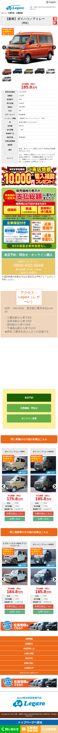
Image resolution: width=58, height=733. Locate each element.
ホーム (3, 13)
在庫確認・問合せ (29, 408)
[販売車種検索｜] (15, 7)
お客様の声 (29, 668)
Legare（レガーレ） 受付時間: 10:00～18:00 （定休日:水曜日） (28, 267)
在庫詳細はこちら (15, 513)
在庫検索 (11, 13)
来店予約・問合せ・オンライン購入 (28, 254)
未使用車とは (29, 648)
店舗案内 (29, 644)
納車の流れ (29, 663)
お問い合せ (15, 519)
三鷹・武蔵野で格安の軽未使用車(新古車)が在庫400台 (32, 714)
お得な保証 (29, 653)
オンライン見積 (29, 418)
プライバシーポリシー (29, 673)
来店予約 (29, 397)
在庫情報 (29, 639)
